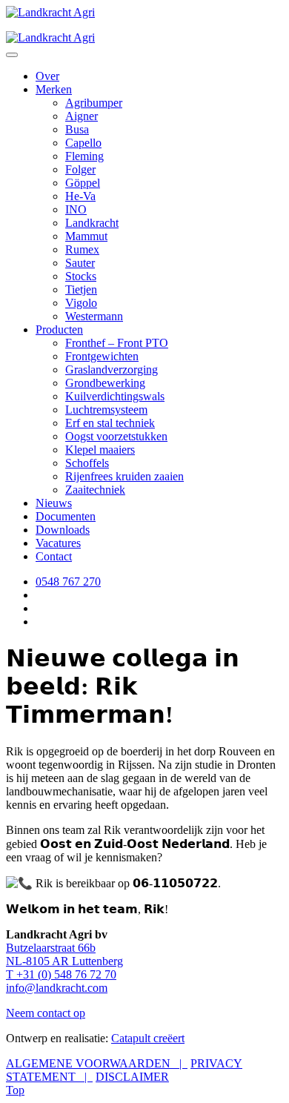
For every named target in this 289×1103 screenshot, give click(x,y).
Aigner (81, 116)
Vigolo (81, 303)
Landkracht (92, 222)
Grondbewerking (105, 383)
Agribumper (93, 102)
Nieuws (54, 503)
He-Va (80, 196)
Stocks (80, 276)
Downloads (63, 529)
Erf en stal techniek (110, 423)
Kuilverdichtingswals (115, 396)
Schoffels (87, 463)
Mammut (86, 236)
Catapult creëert (148, 1038)
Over (47, 76)
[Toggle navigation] (12, 55)
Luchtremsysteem (106, 409)
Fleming (84, 156)
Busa (77, 129)
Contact (54, 556)
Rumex (82, 249)
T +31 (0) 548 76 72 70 (61, 974)
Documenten (66, 516)
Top (15, 1090)
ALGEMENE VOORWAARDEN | (96, 1063)
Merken (54, 89)
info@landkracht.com (56, 987)
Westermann (94, 316)
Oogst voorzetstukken (116, 436)
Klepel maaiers (100, 449)
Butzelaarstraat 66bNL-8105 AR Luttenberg (64, 954)
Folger (80, 169)
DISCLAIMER (132, 1076)
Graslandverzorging (111, 369)
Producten (59, 329)
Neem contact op (45, 1013)
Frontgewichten (102, 356)
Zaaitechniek (95, 489)
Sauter (80, 262)
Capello (83, 142)
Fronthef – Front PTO (116, 343)
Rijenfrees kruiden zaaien (124, 476)
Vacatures (58, 543)
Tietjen (81, 289)
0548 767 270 (68, 581)
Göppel (82, 182)
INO (76, 209)
